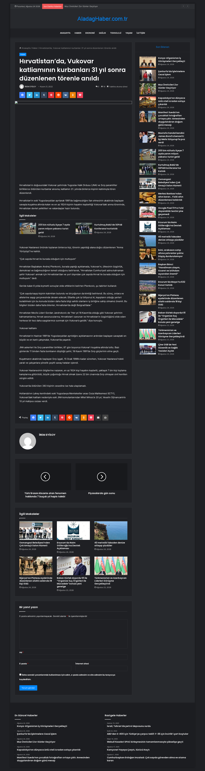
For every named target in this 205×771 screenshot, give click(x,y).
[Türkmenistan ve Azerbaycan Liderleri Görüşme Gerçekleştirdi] (110, 566)
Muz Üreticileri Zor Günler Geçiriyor (81, 6)
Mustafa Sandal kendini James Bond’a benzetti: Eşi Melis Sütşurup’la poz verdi (171, 138)
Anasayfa (65, 33)
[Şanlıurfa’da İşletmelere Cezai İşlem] (147, 75)
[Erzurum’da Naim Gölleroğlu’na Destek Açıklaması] (73, 530)
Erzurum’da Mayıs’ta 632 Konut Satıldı (171, 283)
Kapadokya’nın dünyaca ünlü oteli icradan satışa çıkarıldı (171, 101)
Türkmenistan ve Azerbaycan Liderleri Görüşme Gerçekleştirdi (110, 580)
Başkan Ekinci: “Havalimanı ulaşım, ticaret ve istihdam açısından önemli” (169, 269)
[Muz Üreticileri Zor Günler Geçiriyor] (147, 88)
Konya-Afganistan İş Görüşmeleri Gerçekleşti (171, 60)
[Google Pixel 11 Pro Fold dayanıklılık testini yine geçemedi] (147, 212)
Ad (21, 652)
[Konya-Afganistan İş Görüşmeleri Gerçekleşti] (147, 62)
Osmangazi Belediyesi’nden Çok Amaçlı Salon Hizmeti (34, 544)
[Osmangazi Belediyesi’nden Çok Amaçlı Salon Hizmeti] (35, 530)
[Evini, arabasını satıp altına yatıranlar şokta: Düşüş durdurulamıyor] (147, 254)
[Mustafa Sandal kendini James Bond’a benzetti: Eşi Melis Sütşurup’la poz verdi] (147, 137)
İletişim (141, 33)
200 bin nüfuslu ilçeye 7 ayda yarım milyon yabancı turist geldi (54, 228)
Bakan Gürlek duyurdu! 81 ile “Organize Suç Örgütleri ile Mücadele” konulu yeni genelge (72, 582)
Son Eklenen (162, 46)
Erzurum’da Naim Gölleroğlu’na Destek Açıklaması (68, 545)
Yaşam (128, 33)
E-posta (23, 663)
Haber (78, 33)
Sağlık (102, 33)
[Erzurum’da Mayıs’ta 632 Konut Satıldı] (147, 286)
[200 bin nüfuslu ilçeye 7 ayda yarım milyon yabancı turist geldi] (28, 228)
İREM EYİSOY (30, 86)
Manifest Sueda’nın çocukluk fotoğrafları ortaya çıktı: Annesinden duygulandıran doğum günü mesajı (171, 118)
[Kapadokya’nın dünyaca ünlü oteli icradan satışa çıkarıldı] (147, 102)
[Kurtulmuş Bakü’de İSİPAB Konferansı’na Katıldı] (84, 228)
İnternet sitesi (82, 663)
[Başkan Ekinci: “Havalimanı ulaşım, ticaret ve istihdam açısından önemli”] (147, 268)
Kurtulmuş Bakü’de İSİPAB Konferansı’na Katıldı (169, 168)
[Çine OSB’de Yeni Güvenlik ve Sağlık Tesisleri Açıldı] (147, 348)
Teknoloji (115, 33)
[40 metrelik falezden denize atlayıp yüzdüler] (110, 530)
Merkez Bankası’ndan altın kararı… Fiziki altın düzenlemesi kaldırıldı (170, 196)
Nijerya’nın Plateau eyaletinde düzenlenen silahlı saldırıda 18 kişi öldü (35, 580)
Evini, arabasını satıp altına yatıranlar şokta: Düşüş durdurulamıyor (171, 253)
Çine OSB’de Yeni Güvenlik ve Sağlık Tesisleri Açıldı (168, 347)
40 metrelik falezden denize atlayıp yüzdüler (109, 544)
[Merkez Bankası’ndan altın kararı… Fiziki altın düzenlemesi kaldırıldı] (147, 197)
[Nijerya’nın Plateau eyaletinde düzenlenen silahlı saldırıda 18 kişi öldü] (35, 566)
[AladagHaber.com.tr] (102, 18)
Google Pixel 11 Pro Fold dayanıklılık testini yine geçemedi (170, 211)
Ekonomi (90, 33)
